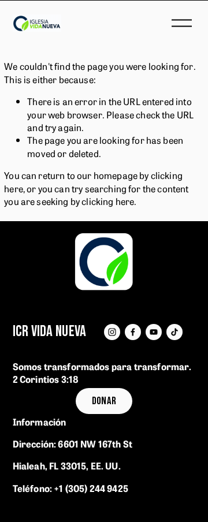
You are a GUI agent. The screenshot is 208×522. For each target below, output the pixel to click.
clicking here (107, 201)
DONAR (104, 401)
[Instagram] (112, 332)
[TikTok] (174, 332)
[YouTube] (154, 332)
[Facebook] (133, 332)
